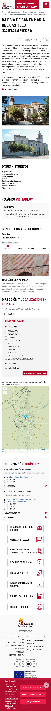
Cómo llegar (7, 314)
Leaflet (6, 450)
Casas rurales (14, 334)
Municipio (8, 248)
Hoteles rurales (14, 340)
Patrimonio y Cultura (13, 12)
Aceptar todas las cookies (33, 687)
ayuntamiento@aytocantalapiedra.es (20, 477)
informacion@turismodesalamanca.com (21, 499)
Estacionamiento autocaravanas (20, 359)
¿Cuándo (12, 513)
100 (43, 248)
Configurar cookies (33, 701)
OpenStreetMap (19, 450)
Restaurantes (13, 368)
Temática (6, 234)
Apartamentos (13, 346)
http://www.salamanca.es (16, 501)
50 (31, 248)
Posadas (11, 337)
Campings (11, 349)
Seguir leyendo (10, 89)
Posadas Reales (14, 331)
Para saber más (10, 486)
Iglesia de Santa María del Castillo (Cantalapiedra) (28, 14)
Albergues (12, 352)
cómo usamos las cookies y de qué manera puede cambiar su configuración (11, 703)
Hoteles (11, 343)
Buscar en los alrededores (35, 373)
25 (19, 248)
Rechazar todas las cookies (33, 694)
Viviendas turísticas (16, 356)
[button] (5, 389)
